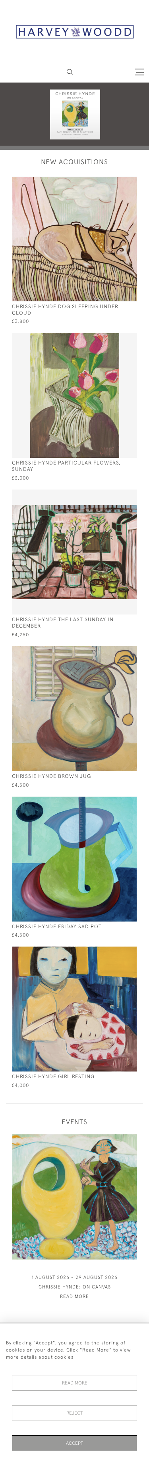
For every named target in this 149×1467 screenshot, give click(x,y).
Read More (74, 1383)
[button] (70, 72)
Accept (74, 1443)
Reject (74, 1413)
